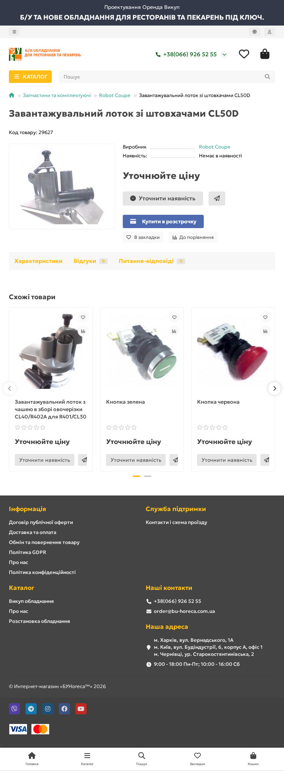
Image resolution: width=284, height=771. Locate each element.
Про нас (18, 562)
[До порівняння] (83, 331)
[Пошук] (267, 77)
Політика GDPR (27, 552)
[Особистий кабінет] (269, 32)
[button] (9, 388)
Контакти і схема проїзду (176, 522)
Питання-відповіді (150, 260)
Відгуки (89, 260)
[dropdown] (14, 32)
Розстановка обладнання (39, 621)
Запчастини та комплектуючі (57, 95)
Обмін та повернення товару (44, 542)
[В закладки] (83, 317)
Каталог (21, 588)
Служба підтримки (176, 509)
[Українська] (254, 32)
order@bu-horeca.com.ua (184, 611)
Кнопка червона (218, 401)
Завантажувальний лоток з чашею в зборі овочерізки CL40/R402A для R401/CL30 (51, 409)
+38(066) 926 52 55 (190, 54)
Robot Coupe (115, 95)
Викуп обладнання (31, 601)
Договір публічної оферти (41, 522)
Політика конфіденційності (42, 572)
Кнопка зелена (125, 401)
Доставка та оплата (32, 532)
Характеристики (38, 260)
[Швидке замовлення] (217, 198)
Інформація (27, 509)
